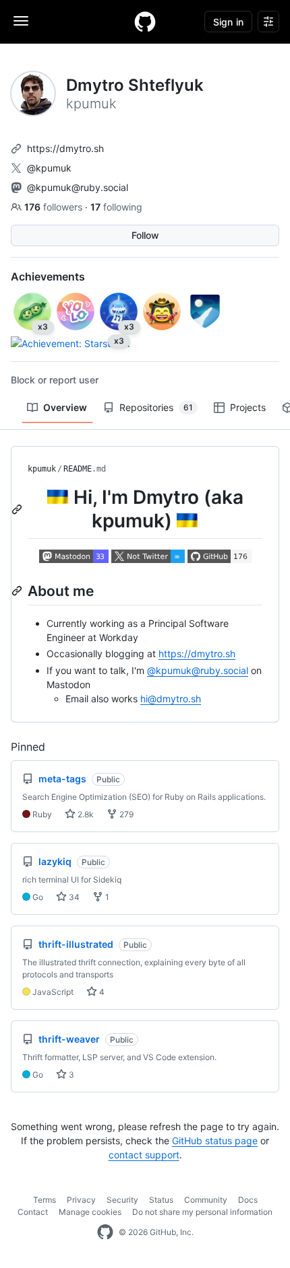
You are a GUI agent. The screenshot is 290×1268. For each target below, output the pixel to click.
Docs (248, 1200)
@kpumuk (49, 168)
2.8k (85, 814)
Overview (65, 407)
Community (205, 1200)
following (116, 207)
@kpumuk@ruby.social (77, 187)
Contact (33, 1212)
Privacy (81, 1200)
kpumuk (42, 469)
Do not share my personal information (202, 1212)
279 (125, 814)
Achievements (48, 276)
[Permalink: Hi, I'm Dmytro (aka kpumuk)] (18, 509)
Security (122, 1200)
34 (73, 897)
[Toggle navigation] (21, 21)
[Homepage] (145, 21)
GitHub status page (215, 1140)
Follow (145, 235)
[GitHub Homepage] (105, 1232)
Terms (44, 1200)
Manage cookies (90, 1212)
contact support (144, 1154)
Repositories (156, 407)
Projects (248, 407)
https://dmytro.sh (65, 148)
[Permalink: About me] (18, 590)
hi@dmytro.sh (170, 698)
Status (161, 1200)
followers (54, 207)
